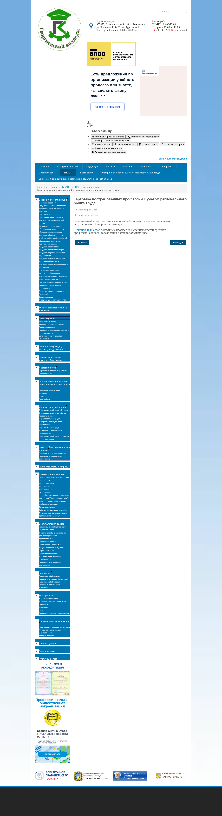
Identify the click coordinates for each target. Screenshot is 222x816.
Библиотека (45, 572)
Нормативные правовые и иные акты (54, 627)
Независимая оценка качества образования (51, 358)
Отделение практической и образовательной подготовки (54, 383)
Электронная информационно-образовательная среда (130, 172)
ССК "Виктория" (45, 492)
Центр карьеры (47, 318)
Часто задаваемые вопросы (54, 466)
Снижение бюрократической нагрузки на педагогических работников (75, 178)
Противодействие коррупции (54, 620)
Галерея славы (47, 651)
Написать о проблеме (107, 106)
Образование (44, 214)
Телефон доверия (46, 635)
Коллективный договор (48, 598)
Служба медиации (46, 550)
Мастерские (166, 166)
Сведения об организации (53, 199)
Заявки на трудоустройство (50, 335)
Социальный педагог (47, 541)
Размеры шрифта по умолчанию (112, 140)
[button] (137, 124)
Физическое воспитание (51, 474)
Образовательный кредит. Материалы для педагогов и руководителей (50, 430)
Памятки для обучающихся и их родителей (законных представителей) (52, 535)
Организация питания (48, 553)
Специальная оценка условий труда (54, 613)
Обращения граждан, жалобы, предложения (51, 348)
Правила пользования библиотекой (53, 578)
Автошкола (145, 166)
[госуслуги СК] (91, 775)
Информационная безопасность (52, 526)
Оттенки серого (149, 144)
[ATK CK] (130, 775)
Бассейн (127, 166)
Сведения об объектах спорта (51, 249)
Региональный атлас (87, 221)
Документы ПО (45, 607)
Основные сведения (47, 202)
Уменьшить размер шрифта (109, 136)
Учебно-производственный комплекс (53, 309)
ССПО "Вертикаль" (47, 483)
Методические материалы (50, 629)
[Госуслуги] (51, 775)
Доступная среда (46, 296)
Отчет (41, 396)
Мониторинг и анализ (47, 321)
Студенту (91, 166)
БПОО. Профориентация (87, 187)
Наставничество (47, 367)
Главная (43, 166)
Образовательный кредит (52, 406)
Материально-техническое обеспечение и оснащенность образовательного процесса (51, 229)
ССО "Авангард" (46, 489)
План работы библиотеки (49, 581)
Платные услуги (47, 643)
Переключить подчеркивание (110, 152)
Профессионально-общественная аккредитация (52, 703)
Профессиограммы (86, 215)
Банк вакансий (45, 338)
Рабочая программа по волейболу (53, 510)
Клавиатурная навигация (108, 148)
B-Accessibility (101, 131)
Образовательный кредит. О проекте (54, 410)
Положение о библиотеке (49, 576)
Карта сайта (86, 172)
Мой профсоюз (47, 595)
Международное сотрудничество (52, 299)
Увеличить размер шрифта (144, 136)
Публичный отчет (48, 658)
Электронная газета (47, 327)
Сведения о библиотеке (49, 246)
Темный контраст (126, 144)
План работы (44, 399)
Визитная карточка (47, 507)
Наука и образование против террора (54, 448)
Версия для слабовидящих (173, 158)
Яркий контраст (102, 144)
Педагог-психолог (46, 529)
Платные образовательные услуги (53, 282)
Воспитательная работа (51, 523)
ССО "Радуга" (45, 486)
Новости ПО (44, 604)
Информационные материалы (51, 324)
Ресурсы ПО (44, 610)
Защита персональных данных (52, 547)
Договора (43, 393)
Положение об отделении (49, 390)
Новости (110, 166)
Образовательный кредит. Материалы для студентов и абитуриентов (50, 421)
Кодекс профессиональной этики (52, 601)
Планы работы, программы (50, 544)
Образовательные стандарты (51, 217)
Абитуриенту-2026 (67, 166)
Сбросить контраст (173, 144)
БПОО (67, 172)
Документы (43, 211)
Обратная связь (47, 172)
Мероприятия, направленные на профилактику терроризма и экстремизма (52, 456)
